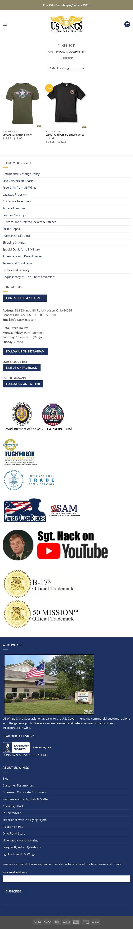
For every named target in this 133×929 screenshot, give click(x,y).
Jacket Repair (11, 229)
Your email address (15, 872)
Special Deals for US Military (21, 249)
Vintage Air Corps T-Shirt (17, 134)
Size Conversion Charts (18, 181)
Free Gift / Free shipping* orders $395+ (66, 5)
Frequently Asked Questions (22, 847)
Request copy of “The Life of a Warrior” (29, 277)
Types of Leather (14, 208)
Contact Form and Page (24, 298)
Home (50, 51)
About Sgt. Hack (13, 806)
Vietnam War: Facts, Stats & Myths (25, 799)
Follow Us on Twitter (23, 384)
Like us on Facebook (21, 368)
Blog (5, 778)
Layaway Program (15, 194)
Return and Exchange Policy (21, 174)
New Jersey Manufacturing (20, 840)
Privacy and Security (16, 270)
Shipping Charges (14, 242)
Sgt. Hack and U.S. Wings (19, 854)
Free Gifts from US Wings (19, 187)
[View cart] (127, 24)
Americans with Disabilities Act (23, 256)
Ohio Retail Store (14, 833)
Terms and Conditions (17, 263)
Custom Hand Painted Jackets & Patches (29, 222)
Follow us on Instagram (25, 351)
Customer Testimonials (18, 785)
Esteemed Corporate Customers (24, 792)
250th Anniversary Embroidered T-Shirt (65, 136)
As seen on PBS (13, 827)
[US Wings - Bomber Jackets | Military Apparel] (66, 24)
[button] (5, 24)
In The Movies (12, 813)
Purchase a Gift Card (16, 236)
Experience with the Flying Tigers (25, 820)
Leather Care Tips (14, 215)
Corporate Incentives (17, 201)
